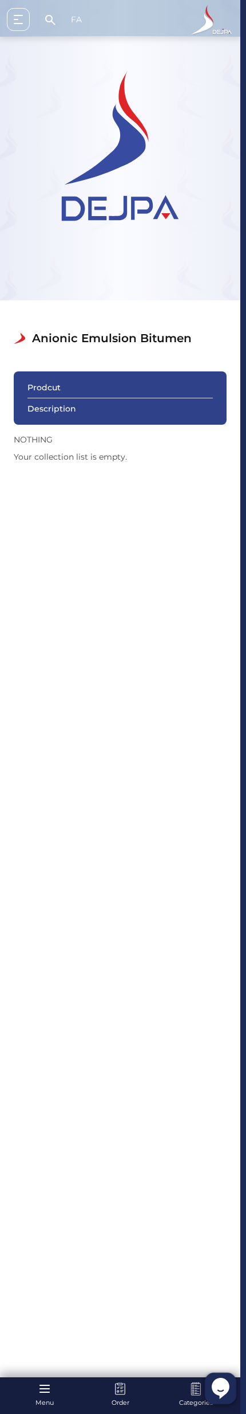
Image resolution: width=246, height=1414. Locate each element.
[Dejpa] (211, 19)
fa (76, 19)
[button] (23, 19)
